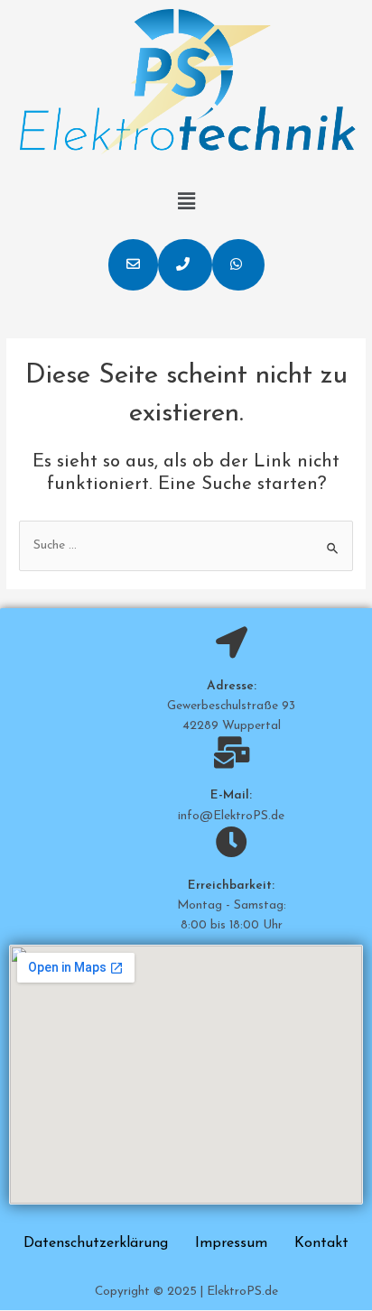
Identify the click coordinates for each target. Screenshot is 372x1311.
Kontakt (321, 1243)
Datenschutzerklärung (95, 1243)
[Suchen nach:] (186, 545)
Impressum (231, 1243)
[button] (133, 265)
